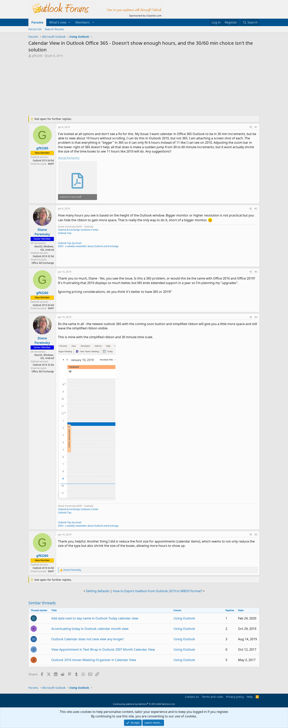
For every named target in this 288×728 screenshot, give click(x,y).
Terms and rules (212, 697)
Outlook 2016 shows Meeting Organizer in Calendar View (93, 660)
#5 (255, 534)
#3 (255, 271)
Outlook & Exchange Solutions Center (78, 229)
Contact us (192, 697)
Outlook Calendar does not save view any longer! (87, 639)
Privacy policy (235, 697)
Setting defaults (98, 591)
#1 (255, 127)
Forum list (35, 29)
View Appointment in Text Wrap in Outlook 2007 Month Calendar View (103, 649)
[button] (69, 22)
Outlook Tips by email (69, 243)
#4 (255, 317)
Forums (37, 22)
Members (82, 22)
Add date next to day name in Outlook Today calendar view (94, 618)
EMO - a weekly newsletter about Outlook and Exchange (88, 246)
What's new (57, 22)
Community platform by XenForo (144, 703)
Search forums (54, 29)
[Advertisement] (123, 87)
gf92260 (37, 56)
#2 (255, 208)
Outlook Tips (65, 233)
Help (250, 697)
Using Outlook (184, 618)
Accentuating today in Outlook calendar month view (90, 629)
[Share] (250, 127)
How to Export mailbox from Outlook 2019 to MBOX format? (157, 591)
